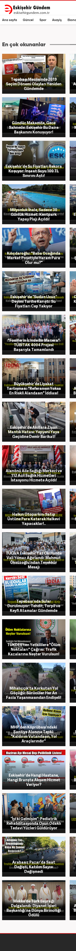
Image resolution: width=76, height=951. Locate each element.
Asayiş (57, 20)
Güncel (28, 20)
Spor (42, 20)
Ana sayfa (9, 20)
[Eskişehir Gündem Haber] (27, 9)
